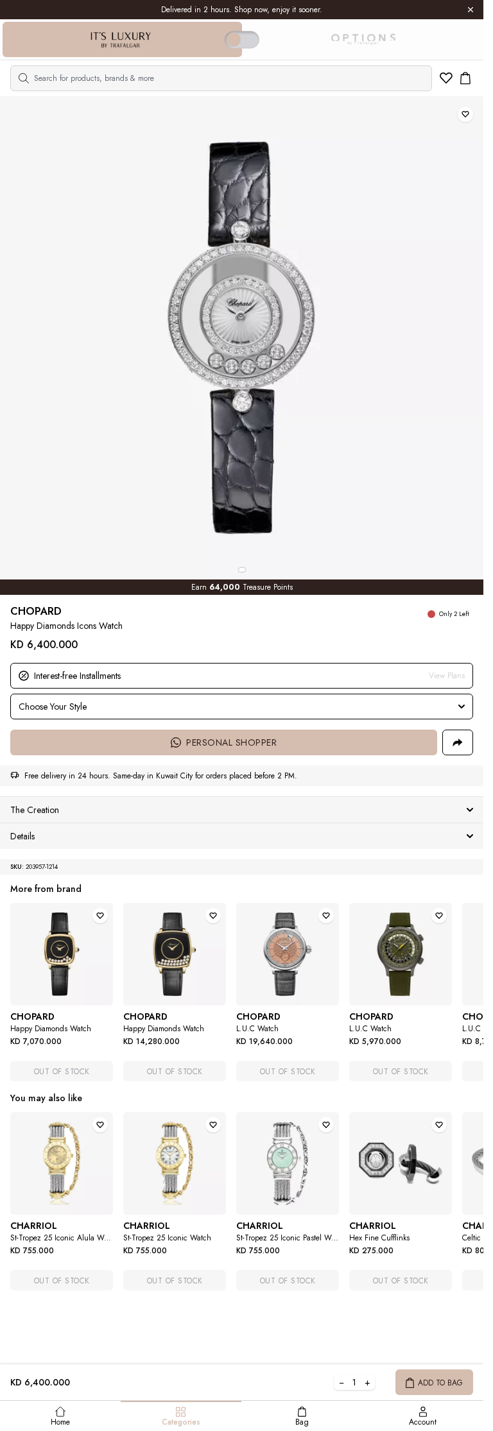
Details (22, 836)
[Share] (457, 742)
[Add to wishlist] (465, 114)
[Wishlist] (446, 78)
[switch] (242, 39)
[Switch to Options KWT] (362, 40)
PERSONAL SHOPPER (231, 742)
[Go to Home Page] (120, 39)
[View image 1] (242, 570)
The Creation (34, 809)
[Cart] (465, 78)
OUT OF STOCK (62, 1071)
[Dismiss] (470, 9)
